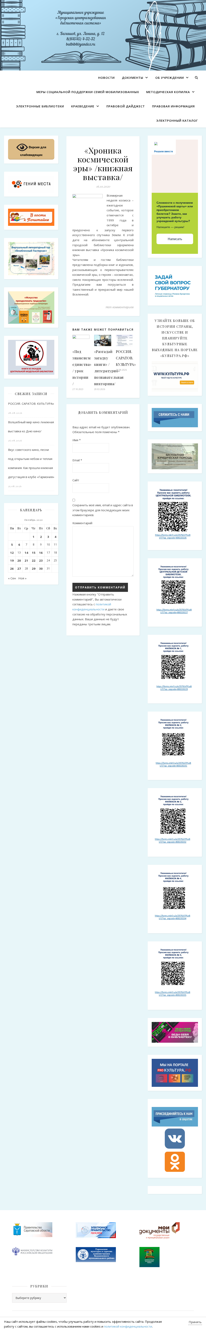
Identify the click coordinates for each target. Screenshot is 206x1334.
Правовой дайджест (125, 106)
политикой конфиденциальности (128, 1326)
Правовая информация (173, 106)
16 (41, 553)
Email (77, 460)
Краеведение (82, 106)
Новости (106, 78)
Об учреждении (169, 78)
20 (19, 560)
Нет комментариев (120, 307)
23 (41, 560)
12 (12, 553)
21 (26, 560)
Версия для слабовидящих (33, 151)
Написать (175, 239)
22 (33, 560)
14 (26, 553)
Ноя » (22, 578)
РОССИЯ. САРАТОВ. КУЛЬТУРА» (31, 403)
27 (19, 568)
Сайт (75, 480)
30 (41, 568)
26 (12, 568)
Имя (76, 440)
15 (33, 553)
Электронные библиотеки (40, 106)
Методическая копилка (168, 92)
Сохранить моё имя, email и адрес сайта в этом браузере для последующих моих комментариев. (102, 510)
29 (33, 568)
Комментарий (82, 523)
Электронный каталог (177, 120)
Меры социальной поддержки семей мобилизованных (87, 92)
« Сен (12, 578)
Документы (132, 78)
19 (12, 560)
